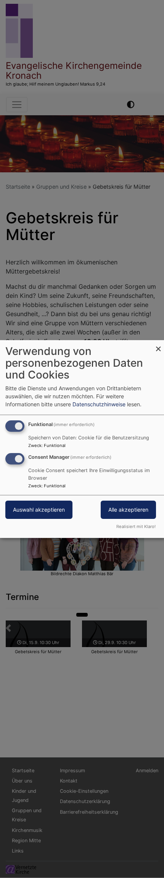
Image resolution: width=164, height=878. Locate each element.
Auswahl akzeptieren (39, 509)
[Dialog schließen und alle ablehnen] (158, 345)
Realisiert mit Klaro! (136, 526)
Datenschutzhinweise (98, 404)
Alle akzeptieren (128, 509)
